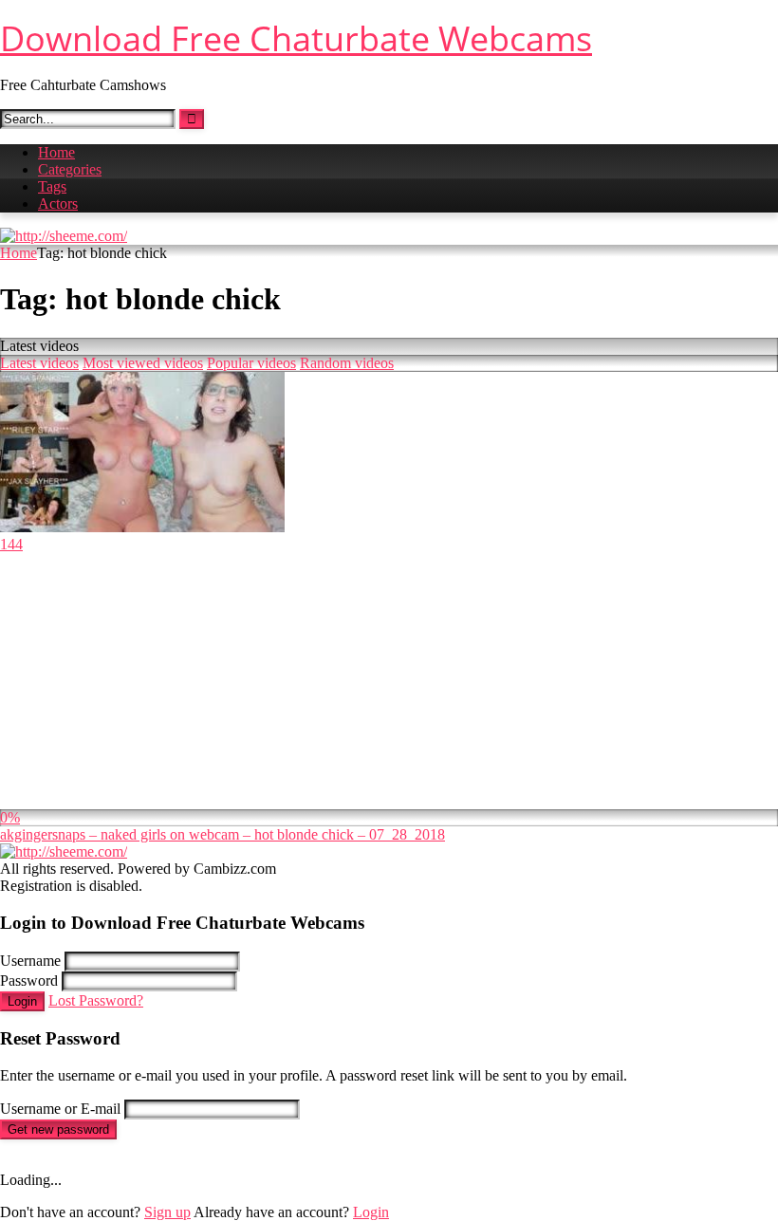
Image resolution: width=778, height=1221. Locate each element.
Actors (58, 203)
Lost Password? (95, 1000)
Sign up (167, 1212)
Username (30, 961)
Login (22, 1001)
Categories (70, 169)
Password (29, 980)
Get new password (58, 1129)
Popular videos (251, 363)
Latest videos (39, 363)
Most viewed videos (143, 363)
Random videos (347, 363)
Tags (52, 186)
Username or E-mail (60, 1109)
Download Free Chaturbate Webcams (296, 38)
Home (56, 152)
